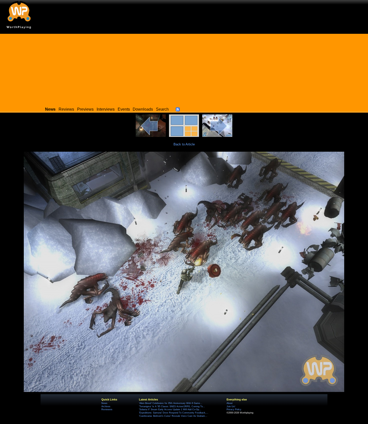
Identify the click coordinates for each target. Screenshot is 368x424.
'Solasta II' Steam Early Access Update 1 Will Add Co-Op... (170, 409)
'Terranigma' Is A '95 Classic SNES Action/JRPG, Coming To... (172, 406)
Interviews (106, 109)
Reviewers (106, 409)
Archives (105, 406)
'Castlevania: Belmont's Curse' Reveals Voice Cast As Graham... (173, 416)
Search (162, 109)
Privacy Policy (234, 409)
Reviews (66, 109)
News (104, 403)
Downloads (143, 109)
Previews (85, 109)
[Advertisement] (184, 69)
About (230, 403)
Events (124, 109)
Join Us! (231, 406)
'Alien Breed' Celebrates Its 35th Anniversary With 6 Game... (170, 403)
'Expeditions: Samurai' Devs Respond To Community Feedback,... (173, 412)
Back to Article (184, 144)
